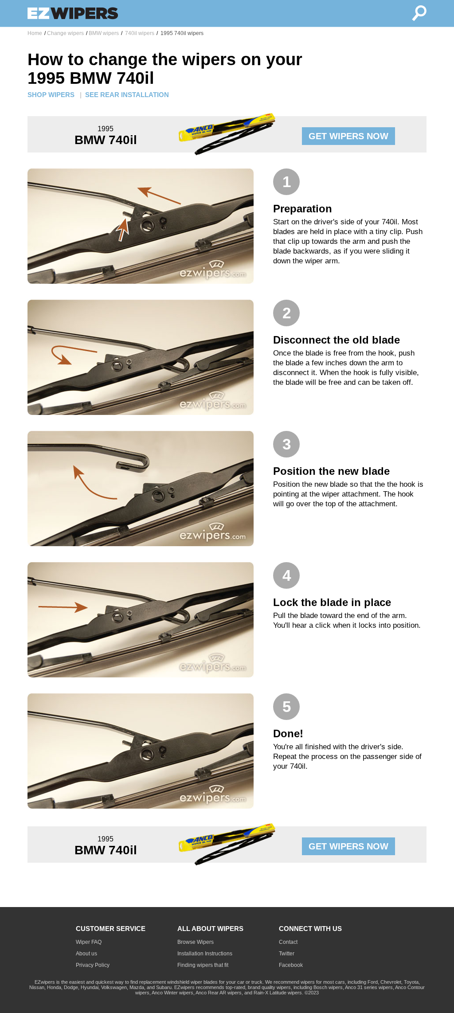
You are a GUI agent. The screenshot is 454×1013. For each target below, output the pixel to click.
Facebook (291, 965)
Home (34, 33)
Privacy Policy (93, 965)
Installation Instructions (204, 953)
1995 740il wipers (181, 33)
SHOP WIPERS (50, 94)
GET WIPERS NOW (348, 136)
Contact (288, 942)
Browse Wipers (195, 942)
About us (86, 953)
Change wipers (65, 33)
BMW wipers (104, 33)
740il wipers (139, 33)
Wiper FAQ (89, 942)
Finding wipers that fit (202, 965)
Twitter (286, 953)
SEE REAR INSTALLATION (127, 94)
